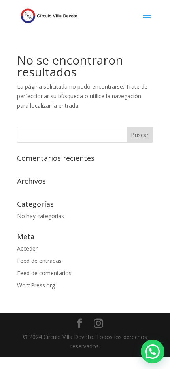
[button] (152, 351)
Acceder (27, 248)
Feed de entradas (39, 260)
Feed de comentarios (44, 273)
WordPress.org (36, 285)
